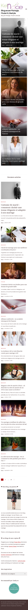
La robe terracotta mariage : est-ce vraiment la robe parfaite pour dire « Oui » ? (13, 459)
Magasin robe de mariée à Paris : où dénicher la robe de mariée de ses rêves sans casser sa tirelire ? (13, 388)
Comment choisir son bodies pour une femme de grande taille (13, 101)
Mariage (4, 30)
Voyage (4, 96)
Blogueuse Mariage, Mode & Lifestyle (10, 11)
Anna (3, 45)
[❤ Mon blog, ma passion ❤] (14, 500)
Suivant (14, 480)
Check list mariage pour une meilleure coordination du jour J (13, 72)
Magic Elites (17, 542)
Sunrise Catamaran (6, 554)
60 (11, 480)
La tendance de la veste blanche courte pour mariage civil (13, 161)
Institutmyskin (21, 561)
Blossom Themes (6, 605)
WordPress (19, 605)
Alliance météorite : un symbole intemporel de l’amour (11, 131)
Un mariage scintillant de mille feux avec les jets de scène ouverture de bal (14, 423)
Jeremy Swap (12, 546)
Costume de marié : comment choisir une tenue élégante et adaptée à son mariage (13, 38)
